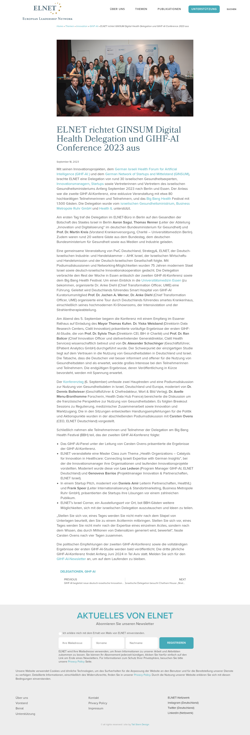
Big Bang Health (158, 198)
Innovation (82, 26)
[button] (168, 160)
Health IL (106, 208)
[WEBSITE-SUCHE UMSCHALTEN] (229, 9)
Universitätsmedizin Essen (161, 280)
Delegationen (71, 572)
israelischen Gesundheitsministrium (147, 203)
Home (60, 26)
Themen (69, 26)
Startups (97, 184)
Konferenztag (73, 382)
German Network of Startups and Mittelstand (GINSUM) (147, 174)
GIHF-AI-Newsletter (71, 559)
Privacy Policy (76, 661)
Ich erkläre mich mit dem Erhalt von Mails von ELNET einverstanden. (104, 633)
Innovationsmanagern (73, 184)
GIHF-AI (94, 26)
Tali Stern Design (140, 724)
